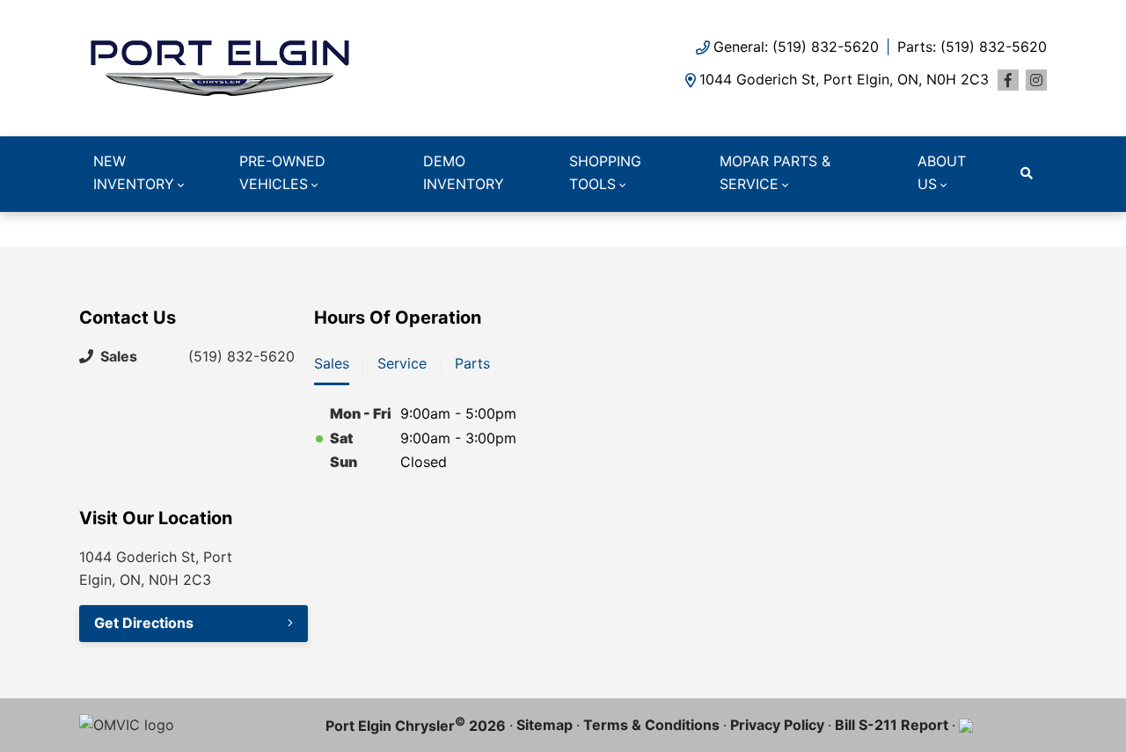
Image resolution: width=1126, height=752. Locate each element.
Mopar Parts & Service (775, 172)
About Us (942, 172)
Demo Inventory (463, 172)
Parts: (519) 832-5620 (972, 46)
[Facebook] (1008, 80)
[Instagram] (1036, 80)
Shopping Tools (605, 172)
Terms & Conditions (651, 725)
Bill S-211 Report (891, 725)
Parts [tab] (472, 363)
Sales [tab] (331, 363)
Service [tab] (402, 363)
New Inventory (133, 172)
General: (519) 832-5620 (796, 46)
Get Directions (144, 623)
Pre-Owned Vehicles (282, 172)
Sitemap (544, 725)
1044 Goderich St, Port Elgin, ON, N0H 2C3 (844, 79)
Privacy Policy (777, 725)
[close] (1029, 227)
